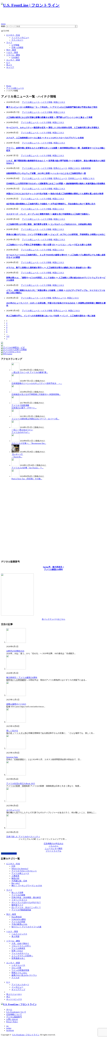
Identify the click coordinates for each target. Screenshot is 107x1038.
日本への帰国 (17, 47)
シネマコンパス (18, 965)
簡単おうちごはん (19, 973)
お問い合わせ (12, 1019)
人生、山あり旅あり (20, 943)
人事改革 (15, 876)
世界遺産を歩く (18, 958)
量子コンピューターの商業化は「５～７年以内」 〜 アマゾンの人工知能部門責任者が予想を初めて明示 (51, 107)
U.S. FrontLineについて (16, 1012)
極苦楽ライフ (17, 905)
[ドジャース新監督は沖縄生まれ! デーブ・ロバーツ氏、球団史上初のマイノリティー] (15, 416)
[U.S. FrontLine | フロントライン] (30, 5)
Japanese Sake (12, 757)
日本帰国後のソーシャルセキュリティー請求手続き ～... (36, 383)
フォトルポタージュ (20, 953)
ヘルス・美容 (12, 52)
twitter (8, 1028)
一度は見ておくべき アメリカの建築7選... (29, 372)
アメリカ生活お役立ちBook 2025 (20, 783)
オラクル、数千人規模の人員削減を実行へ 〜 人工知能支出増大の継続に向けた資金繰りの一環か (48, 268)
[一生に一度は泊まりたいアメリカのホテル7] (15, 427)
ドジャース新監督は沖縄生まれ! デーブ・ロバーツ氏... (35, 419)
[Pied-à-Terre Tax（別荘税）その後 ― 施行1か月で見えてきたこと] (15, 476)
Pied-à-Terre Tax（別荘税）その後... (26, 479)
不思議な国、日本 (19, 881)
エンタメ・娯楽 (13, 60)
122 (7, 336)
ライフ (9, 42)
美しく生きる (12, 731)
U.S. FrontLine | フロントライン (25, 1035)
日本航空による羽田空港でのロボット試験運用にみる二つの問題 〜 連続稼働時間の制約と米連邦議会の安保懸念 (55, 184)
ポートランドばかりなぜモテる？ (26, 902)
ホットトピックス (14, 999)
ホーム (9, 1009)
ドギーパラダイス (19, 900)
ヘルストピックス (19, 934)
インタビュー (17, 987)
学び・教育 (11, 50)
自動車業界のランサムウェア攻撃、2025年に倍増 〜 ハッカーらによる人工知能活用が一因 (46, 173)
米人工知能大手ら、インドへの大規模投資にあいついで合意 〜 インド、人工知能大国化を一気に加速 (50, 316)
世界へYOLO (17, 951)
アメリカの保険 (18, 895)
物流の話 (15, 878)
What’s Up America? (19, 869)
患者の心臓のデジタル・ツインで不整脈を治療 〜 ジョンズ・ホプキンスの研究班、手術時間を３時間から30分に (55, 234)
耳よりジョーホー (14, 994)
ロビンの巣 (16, 968)
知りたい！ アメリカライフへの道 (26, 927)
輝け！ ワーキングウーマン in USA (26, 886)
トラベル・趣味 (13, 55)
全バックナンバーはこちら (53, 619)
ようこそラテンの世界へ (22, 956)
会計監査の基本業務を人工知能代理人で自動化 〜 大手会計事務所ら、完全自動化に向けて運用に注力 (50, 204)
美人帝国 (15, 936)
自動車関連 (86, 168)
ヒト (8, 62)
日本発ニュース (75, 178)
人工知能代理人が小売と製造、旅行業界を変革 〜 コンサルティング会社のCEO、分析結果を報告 (49, 224)
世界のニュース (60, 168)
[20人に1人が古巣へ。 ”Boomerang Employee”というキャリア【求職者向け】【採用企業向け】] (15, 441)
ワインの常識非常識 (20, 970)
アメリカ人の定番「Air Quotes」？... (27, 468)
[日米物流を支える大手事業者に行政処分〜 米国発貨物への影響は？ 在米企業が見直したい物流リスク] (15, 392)
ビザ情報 (15, 45)
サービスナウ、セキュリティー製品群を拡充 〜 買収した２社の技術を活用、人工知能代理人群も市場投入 (52, 128)
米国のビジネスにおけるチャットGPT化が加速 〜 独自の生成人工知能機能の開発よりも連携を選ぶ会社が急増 (54, 194)
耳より (9, 65)
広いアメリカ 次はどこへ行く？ (26, 907)
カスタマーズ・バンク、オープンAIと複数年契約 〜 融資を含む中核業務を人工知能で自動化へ (48, 214)
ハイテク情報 (46, 102)
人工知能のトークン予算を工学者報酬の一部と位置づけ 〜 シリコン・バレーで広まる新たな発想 (48, 245)
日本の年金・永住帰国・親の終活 (26, 897)
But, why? (15, 883)
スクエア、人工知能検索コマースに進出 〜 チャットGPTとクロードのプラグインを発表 (45, 138)
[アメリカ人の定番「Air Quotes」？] (15, 465)
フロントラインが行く (21, 946)
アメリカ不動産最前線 (21, 910)
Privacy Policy (12, 1022)
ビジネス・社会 (13, 35)
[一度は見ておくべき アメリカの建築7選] (15, 370)
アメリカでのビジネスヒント (24, 871)
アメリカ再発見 (18, 948)
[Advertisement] (48, 16)
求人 (8, 997)
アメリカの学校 (18, 922)
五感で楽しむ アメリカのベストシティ (23, 837)
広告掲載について (14, 1014)
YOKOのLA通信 (18, 919)
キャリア (10, 67)
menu (3, 24)
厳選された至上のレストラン (24, 975)
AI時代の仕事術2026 (15, 651)
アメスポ (15, 978)
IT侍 (13, 866)
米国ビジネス (59, 102)
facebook (10, 1030)
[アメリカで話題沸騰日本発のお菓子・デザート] (15, 403)
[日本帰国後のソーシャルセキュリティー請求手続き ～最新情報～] (15, 381)
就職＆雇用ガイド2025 (16, 704)
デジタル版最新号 (14, 1017)
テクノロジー (17, 40)
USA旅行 (15, 57)
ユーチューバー (13, 810)
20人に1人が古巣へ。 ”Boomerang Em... (28, 443)
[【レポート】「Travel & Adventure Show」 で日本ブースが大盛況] (15, 452)
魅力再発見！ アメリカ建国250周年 (21, 677)
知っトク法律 (17, 892)
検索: (3, 26)
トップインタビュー (20, 38)
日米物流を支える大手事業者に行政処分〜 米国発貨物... (36, 394)
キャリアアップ (18, 990)
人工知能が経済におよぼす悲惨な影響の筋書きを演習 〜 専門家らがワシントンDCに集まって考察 (49, 117)
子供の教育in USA (19, 924)
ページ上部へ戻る (9, 853)
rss (7, 1026)
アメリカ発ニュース (15, 88)
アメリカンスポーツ (20, 985)
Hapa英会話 (16, 917)
